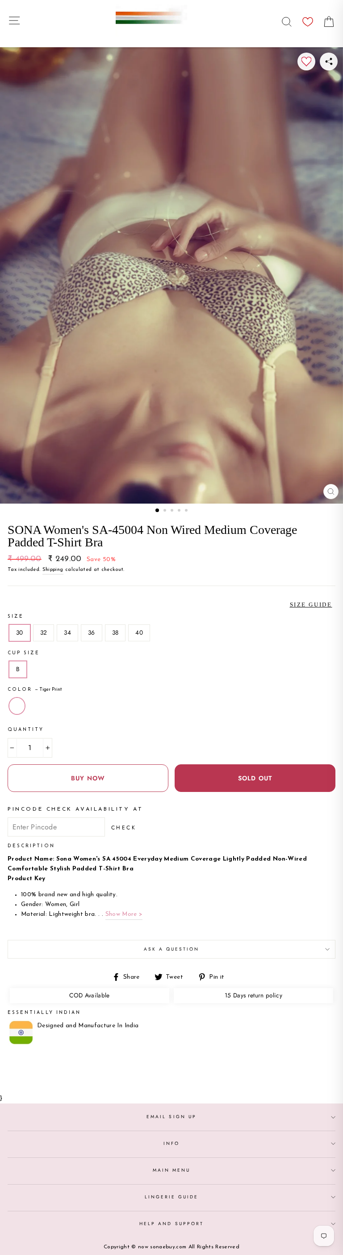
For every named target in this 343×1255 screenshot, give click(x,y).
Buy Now (88, 778)
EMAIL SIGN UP (171, 1116)
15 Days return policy (253, 995)
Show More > (124, 914)
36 (91, 632)
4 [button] (180, 511)
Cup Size (24, 653)
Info (171, 1143)
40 (139, 632)
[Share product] (329, 61)
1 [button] (157, 511)
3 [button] (173, 511)
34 (67, 632)
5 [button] (187, 511)
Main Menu (172, 1170)
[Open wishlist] (308, 19)
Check (124, 828)
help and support (171, 1223)
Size (16, 616)
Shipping (52, 569)
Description (31, 846)
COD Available (89, 995)
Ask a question (172, 949)
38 (115, 632)
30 (19, 632)
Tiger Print (17, 706)
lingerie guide (172, 1196)
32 (43, 632)
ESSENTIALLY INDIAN (44, 1012)
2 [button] (165, 511)
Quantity (26, 729)
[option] (171, 275)
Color (35, 689)
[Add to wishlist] (306, 61)
